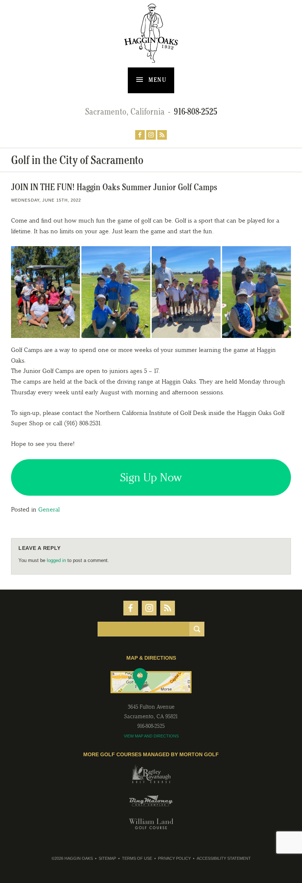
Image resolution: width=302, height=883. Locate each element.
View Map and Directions (151, 736)
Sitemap (107, 858)
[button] (45, 292)
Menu (157, 79)
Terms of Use (137, 858)
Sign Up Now (151, 477)
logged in (56, 560)
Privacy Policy (174, 858)
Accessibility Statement (224, 858)
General (49, 509)
